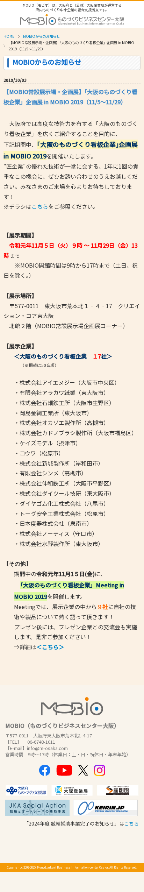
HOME (8, 36)
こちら (39, 206)
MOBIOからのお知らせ (41, 36)
